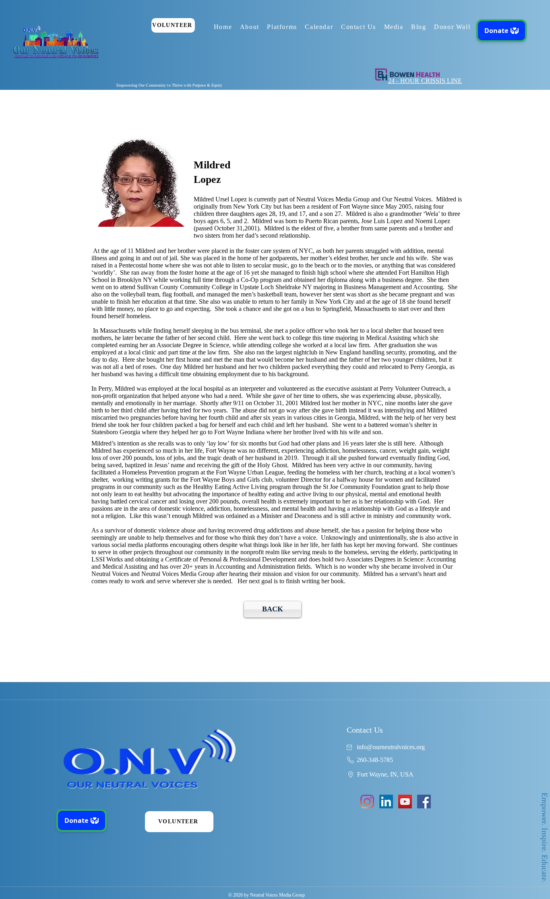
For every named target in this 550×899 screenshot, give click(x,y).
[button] (249, 27)
